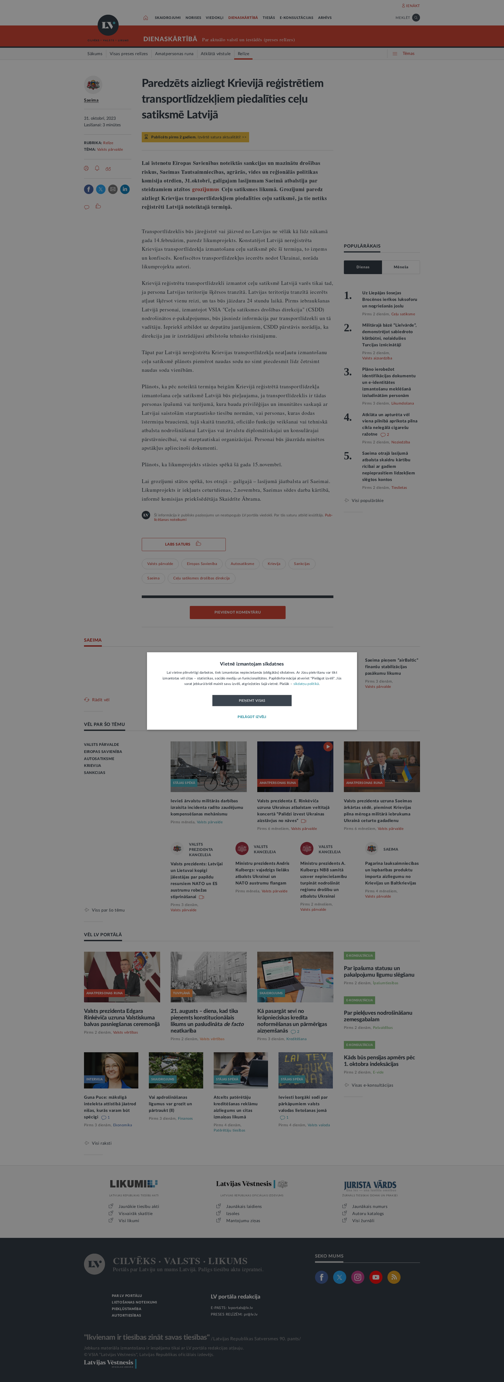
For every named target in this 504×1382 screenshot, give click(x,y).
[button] (252, 717)
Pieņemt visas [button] (252, 700)
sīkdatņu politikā (306, 684)
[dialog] (252, 691)
